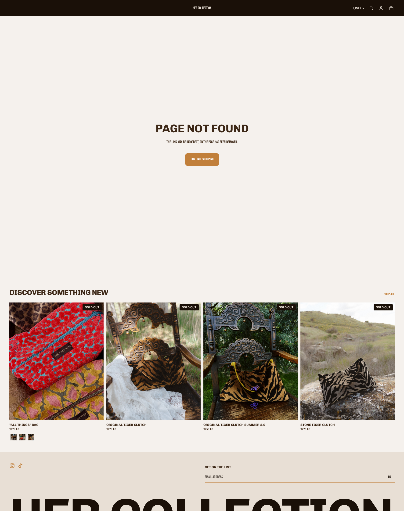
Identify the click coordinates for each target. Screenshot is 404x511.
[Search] (371, 8)
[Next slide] (97, 361)
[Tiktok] (20, 465)
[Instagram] (12, 465)
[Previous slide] (16, 361)
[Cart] (391, 8)
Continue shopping (202, 159)
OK (389, 477)
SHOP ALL (389, 294)
